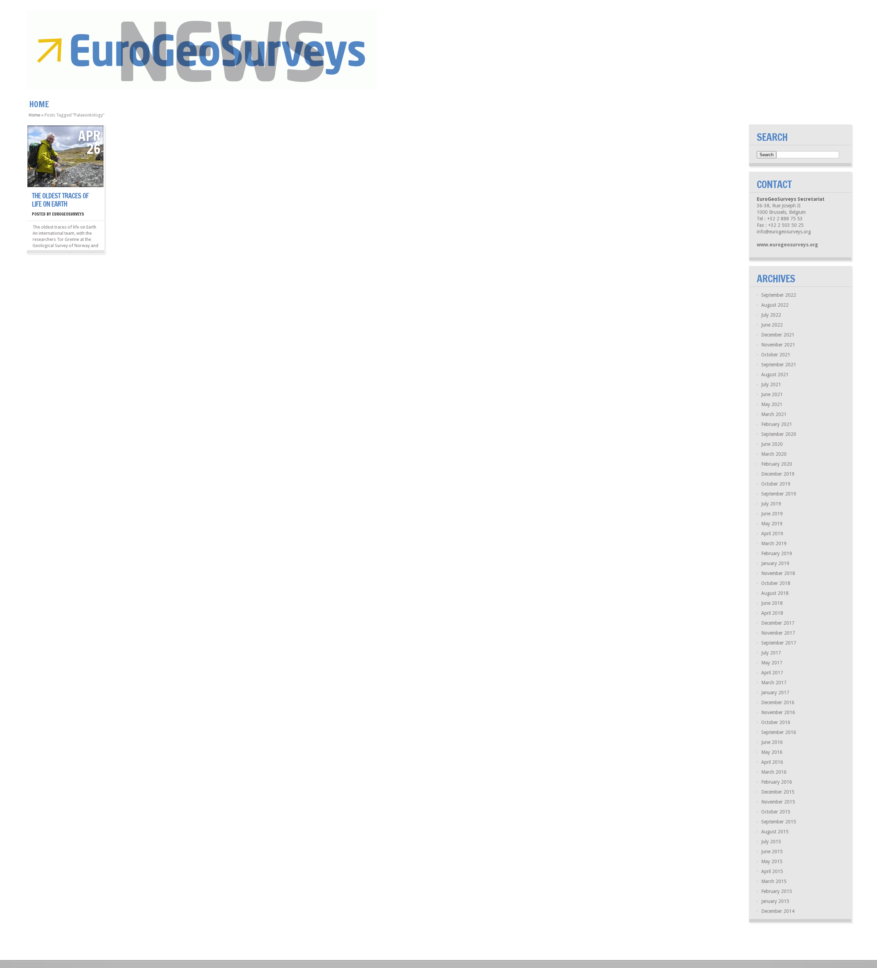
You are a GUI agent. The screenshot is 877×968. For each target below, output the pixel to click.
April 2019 (772, 533)
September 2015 (778, 821)
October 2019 (775, 484)
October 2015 (775, 811)
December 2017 (777, 623)
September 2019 (778, 494)
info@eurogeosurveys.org (784, 231)
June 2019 (772, 513)
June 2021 (772, 394)
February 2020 (776, 464)
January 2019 (775, 563)
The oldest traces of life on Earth (60, 200)
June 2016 (772, 742)
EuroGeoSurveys (68, 214)
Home (39, 104)
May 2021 (771, 404)
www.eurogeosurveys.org (787, 244)
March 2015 (774, 881)
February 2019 (776, 553)
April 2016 (772, 762)
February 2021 (776, 424)
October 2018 (775, 583)
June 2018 (772, 603)
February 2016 (776, 782)
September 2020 (778, 434)
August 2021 (775, 374)
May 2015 (771, 861)
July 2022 (771, 315)
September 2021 (778, 364)
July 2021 (771, 384)
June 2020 (772, 444)
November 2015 (778, 802)
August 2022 (775, 305)
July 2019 (771, 503)
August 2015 (775, 831)
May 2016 (771, 752)
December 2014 (777, 911)
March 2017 (774, 682)
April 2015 (772, 871)
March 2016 (774, 772)
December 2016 (777, 702)
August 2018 (775, 593)
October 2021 (775, 354)
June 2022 (772, 325)
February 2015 (776, 891)
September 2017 (778, 643)
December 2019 (777, 474)
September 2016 (778, 732)
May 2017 (771, 662)
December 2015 (777, 792)
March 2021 (774, 414)
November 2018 (778, 573)
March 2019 (774, 543)
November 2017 (778, 633)
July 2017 (771, 652)
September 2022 (778, 295)
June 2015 (772, 851)
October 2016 (775, 722)
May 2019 (771, 523)
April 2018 (772, 613)
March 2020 (774, 454)
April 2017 (772, 672)
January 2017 (775, 692)
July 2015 (771, 841)
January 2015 (775, 901)
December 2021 (777, 335)
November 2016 (778, 712)
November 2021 (778, 344)
